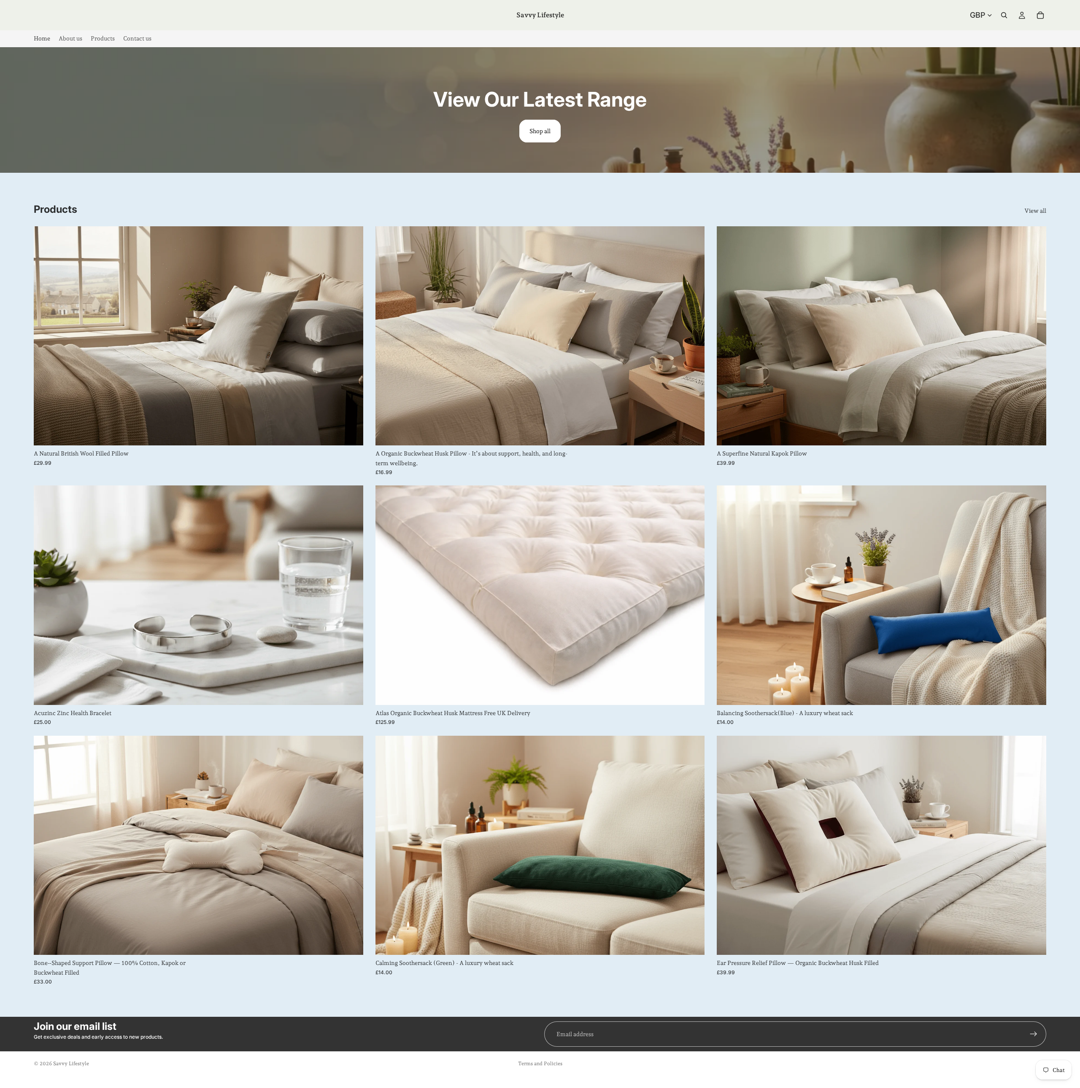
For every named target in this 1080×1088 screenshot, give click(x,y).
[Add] (350, 691)
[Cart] (1040, 15)
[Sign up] (1033, 1034)
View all (1035, 210)
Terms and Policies (540, 1064)
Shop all (540, 131)
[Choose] (350, 432)
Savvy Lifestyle (71, 1064)
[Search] (1004, 15)
